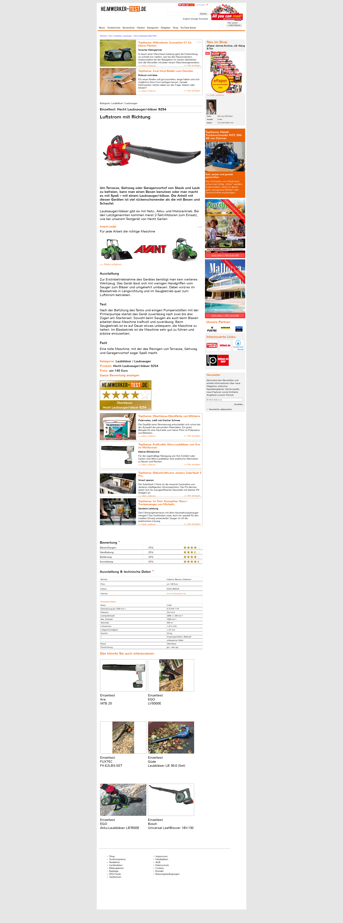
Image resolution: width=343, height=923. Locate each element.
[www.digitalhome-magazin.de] (212, 353)
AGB (157, 862)
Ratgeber (166, 27)
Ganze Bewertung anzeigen (119, 375)
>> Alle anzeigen (192, 65)
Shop (175, 27)
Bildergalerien (116, 868)
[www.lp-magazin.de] (212, 368)
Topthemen (115, 877)
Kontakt (159, 871)
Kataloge (113, 871)
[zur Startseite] (123, 8)
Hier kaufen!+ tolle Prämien (234, 24)
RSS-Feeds (115, 874)
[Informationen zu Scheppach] (239, 329)
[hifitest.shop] (223, 368)
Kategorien (153, 27)
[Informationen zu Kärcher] (225, 329)
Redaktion (114, 862)
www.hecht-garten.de (176, 593)
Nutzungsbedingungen (167, 874)
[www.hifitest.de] (225, 353)
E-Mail (220, 119)
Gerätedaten (115, 865)
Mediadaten (161, 859)
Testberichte (113, 27)
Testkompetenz (117, 859)
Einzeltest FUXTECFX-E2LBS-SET (111, 761)
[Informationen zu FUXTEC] (212, 329)
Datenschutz (162, 865)
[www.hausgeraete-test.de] (238, 353)
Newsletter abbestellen (220, 409)
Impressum (161, 856)
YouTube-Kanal (188, 27)
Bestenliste (129, 27)
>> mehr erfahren (215, 95)
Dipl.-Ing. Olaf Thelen (225, 116)
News (102, 27)
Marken (141, 27)
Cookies (159, 868)
